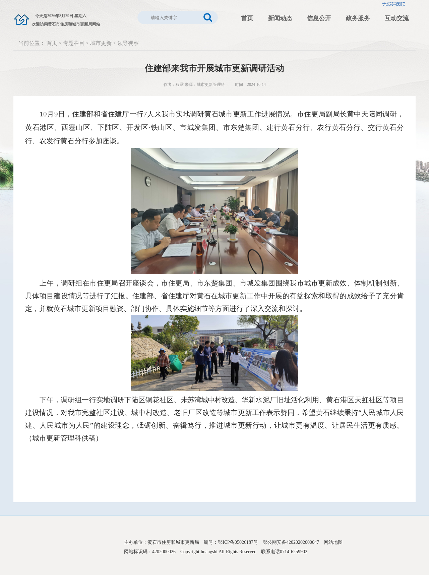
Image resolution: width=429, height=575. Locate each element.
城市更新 (101, 43)
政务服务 (358, 18)
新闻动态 (280, 18)
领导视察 (128, 43)
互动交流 (397, 18)
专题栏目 (73, 43)
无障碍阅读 (394, 4)
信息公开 (319, 18)
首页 (247, 18)
